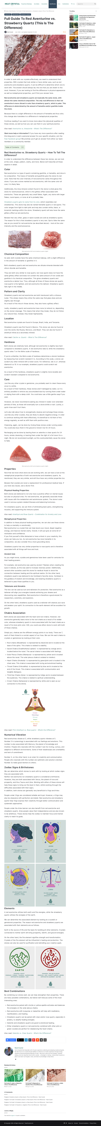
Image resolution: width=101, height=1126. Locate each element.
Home (7, 11)
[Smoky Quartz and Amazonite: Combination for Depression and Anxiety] (73, 18)
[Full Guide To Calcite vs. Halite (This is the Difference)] (56, 1075)
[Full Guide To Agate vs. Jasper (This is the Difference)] (73, 39)
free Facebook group (12, 139)
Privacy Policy (93, 1123)
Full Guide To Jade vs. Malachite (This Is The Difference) (13, 1084)
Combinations (65, 3)
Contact (76, 1123)
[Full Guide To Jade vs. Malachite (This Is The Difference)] (13, 1075)
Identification (53, 3)
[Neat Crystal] (12, 4)
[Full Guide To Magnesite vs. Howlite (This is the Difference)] (35, 1075)
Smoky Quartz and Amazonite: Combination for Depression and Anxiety (87, 17)
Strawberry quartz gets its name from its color (22, 202)
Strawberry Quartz (25, 14)
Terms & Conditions (84, 1123)
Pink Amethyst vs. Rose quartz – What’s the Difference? (34, 730)
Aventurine (8, 14)
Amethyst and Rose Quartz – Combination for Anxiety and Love (37, 514)
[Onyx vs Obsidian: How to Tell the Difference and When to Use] (73, 46)
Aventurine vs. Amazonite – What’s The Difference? (32, 129)
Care (59, 3)
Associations (45, 3)
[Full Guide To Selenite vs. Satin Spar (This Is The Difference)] (73, 25)
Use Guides (36, 3)
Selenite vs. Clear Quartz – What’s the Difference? (32, 1033)
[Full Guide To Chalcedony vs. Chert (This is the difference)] (73, 32)
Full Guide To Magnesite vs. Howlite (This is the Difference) (34, 1084)
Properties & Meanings (26, 3)
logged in (13, 1115)
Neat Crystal (10, 32)
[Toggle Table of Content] (21, 147)
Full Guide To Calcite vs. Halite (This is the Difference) (55, 1084)
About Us (70, 1123)
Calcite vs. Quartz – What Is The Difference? (30, 337)
